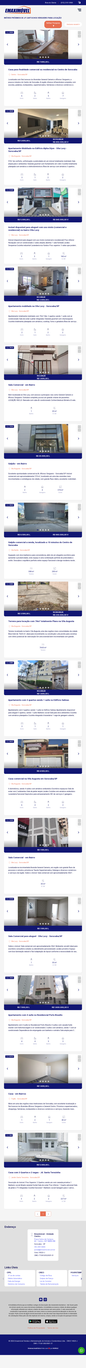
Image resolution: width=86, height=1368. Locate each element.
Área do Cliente (50, 3)
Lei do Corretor (45, 1281)
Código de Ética (46, 1275)
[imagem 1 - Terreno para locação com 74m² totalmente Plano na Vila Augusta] (43, 596)
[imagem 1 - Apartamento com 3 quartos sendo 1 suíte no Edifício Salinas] (43, 675)
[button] (79, 2)
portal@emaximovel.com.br (44, 1250)
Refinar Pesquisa (53, 23)
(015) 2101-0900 (67, 3)
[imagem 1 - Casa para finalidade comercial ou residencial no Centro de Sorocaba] (43, 44)
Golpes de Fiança (46, 1278)
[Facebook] (40, 1299)
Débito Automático (15, 1278)
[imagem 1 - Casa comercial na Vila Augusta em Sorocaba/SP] (43, 753)
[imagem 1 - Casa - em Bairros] (43, 1068)
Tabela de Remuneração (49, 1284)
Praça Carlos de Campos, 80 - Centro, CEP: (44, 1240)
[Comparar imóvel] (79, 36)
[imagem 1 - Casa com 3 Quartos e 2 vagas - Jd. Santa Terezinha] (43, 1147)
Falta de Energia (14, 1281)
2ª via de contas (14, 1275)
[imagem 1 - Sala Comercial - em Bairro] (43, 359)
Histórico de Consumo (16, 1284)
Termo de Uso (52, 1328)
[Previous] (7, 44)
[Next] (78, 44)
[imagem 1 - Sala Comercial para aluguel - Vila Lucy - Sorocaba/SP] (43, 911)
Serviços (75, 1275)
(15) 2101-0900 (39, 1247)
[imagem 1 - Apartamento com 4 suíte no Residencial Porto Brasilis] (43, 990)
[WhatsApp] (81, 1350)
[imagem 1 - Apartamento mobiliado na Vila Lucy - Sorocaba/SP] (43, 281)
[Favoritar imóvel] (79, 32)
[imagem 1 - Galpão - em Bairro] (43, 438)
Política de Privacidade (36, 1328)
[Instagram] (45, 1299)
